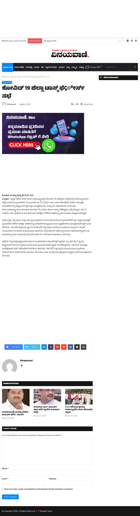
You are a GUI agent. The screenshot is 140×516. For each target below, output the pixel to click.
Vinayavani (11, 104)
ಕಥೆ (42, 67)
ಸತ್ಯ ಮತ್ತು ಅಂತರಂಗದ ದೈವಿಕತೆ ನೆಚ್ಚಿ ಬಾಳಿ (57, 41)
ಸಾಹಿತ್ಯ (81, 67)
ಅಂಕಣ (36, 67)
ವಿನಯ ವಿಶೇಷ (19, 67)
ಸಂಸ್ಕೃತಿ (74, 67)
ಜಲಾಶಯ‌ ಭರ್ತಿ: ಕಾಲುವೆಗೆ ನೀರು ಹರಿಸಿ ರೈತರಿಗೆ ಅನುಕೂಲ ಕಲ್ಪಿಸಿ (47, 409)
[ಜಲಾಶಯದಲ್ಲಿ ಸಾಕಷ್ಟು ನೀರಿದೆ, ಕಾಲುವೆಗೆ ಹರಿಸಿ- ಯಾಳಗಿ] (16, 399)
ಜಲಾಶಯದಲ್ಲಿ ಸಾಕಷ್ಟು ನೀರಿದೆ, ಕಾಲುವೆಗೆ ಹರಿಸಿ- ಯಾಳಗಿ (15, 413)
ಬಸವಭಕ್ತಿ (29, 67)
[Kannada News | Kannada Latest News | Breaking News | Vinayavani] (70, 53)
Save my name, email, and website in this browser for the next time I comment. (38, 489)
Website (52, 479)
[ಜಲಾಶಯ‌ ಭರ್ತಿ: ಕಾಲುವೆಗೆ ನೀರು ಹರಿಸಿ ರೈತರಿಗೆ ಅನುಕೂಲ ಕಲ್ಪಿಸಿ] (47, 396)
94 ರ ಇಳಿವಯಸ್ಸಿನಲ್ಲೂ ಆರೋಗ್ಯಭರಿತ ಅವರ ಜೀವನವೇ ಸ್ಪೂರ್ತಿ (79, 409)
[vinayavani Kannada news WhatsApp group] (43, 153)
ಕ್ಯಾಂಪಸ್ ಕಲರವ (51, 67)
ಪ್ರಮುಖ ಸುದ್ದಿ (7, 67)
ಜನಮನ (61, 67)
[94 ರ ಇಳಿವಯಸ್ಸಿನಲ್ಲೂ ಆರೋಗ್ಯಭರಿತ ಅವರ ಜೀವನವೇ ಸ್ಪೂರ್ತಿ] (79, 396)
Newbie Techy (46, 511)
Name (5, 468)
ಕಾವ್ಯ (68, 67)
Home (6, 77)
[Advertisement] (70, 19)
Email (5, 479)
